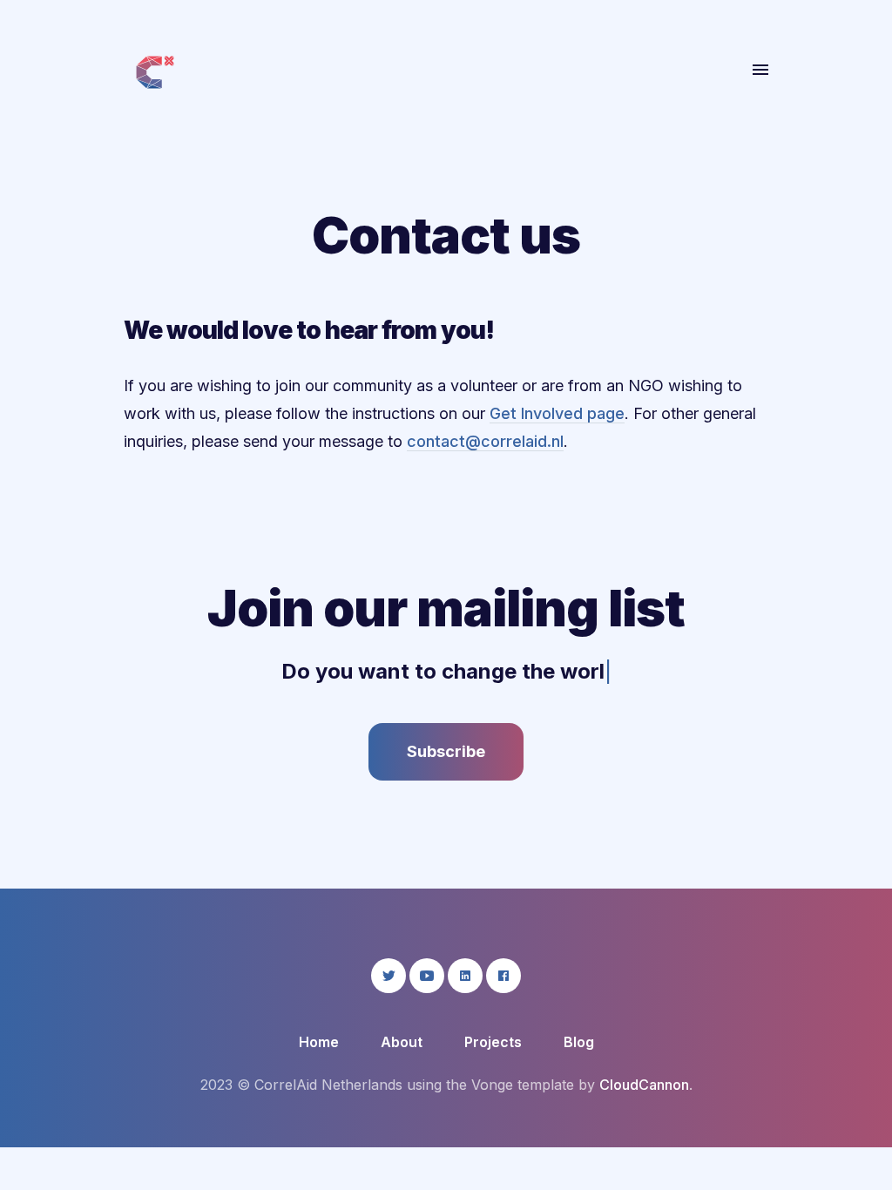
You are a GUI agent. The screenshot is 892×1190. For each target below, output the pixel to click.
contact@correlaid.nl (485, 441)
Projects (493, 1042)
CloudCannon (644, 1084)
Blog (579, 1042)
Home (319, 1042)
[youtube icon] (426, 975)
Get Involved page (557, 413)
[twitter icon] (388, 975)
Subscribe (446, 751)
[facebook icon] (503, 975)
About (58, 136)
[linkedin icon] (465, 975)
